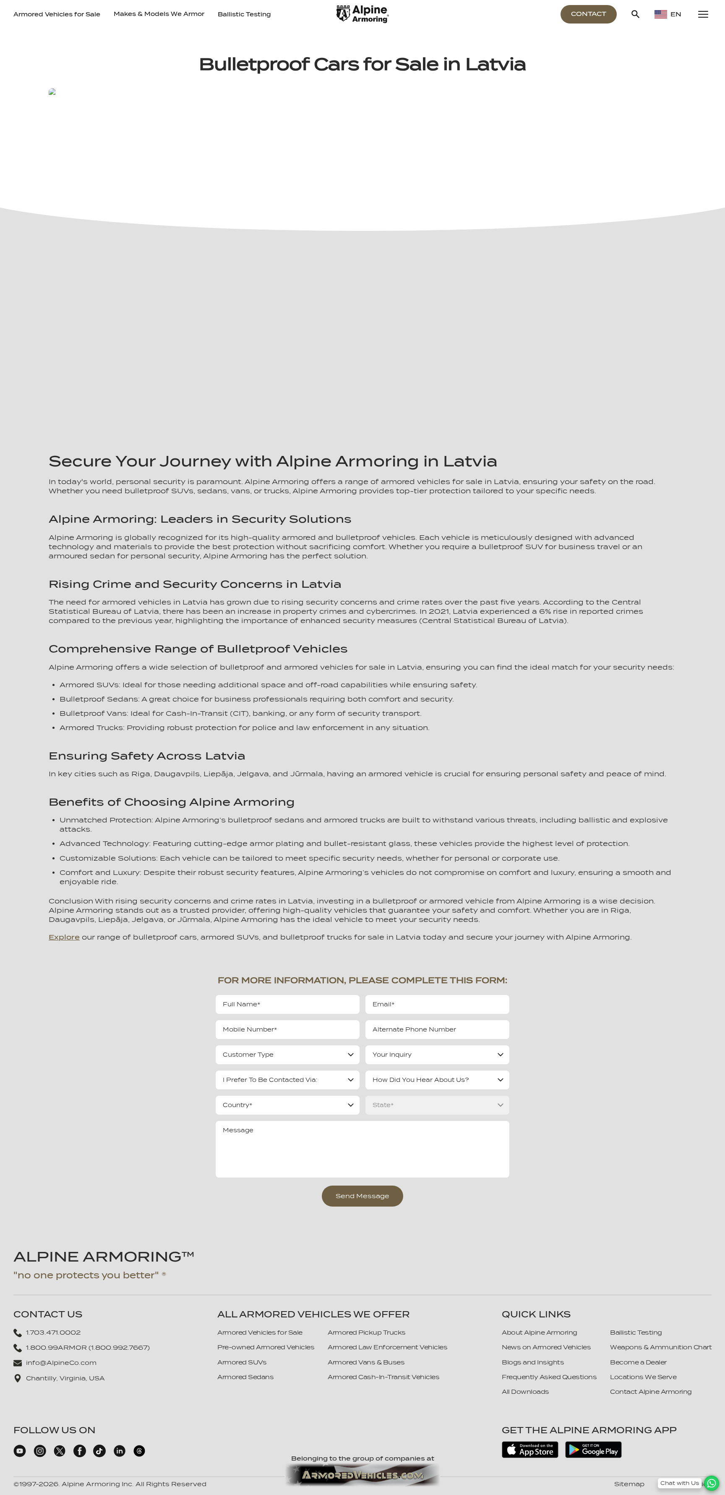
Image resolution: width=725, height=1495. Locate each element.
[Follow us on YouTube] (19, 1455)
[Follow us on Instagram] (40, 1455)
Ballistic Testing (244, 14)
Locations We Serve (643, 1377)
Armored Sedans (245, 1377)
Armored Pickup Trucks (367, 1332)
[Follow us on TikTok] (99, 1455)
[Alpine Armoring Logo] (362, 14)
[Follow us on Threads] (139, 1455)
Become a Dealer (638, 1362)
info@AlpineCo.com (61, 1362)
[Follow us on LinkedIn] (119, 1455)
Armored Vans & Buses (366, 1362)
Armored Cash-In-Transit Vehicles (383, 1377)
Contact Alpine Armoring (651, 1391)
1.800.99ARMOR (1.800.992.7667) (88, 1347)
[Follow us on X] (59, 1455)
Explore (64, 937)
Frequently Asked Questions (549, 1377)
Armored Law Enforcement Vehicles (387, 1347)
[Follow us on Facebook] (79, 1455)
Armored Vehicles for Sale (56, 14)
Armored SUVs (241, 1362)
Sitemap (629, 1484)
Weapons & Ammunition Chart (661, 1347)
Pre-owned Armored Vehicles (265, 1347)
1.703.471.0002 (53, 1332)
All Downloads (525, 1391)
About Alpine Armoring (539, 1332)
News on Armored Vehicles (546, 1347)
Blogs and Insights (533, 1362)
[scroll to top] (711, 1470)
